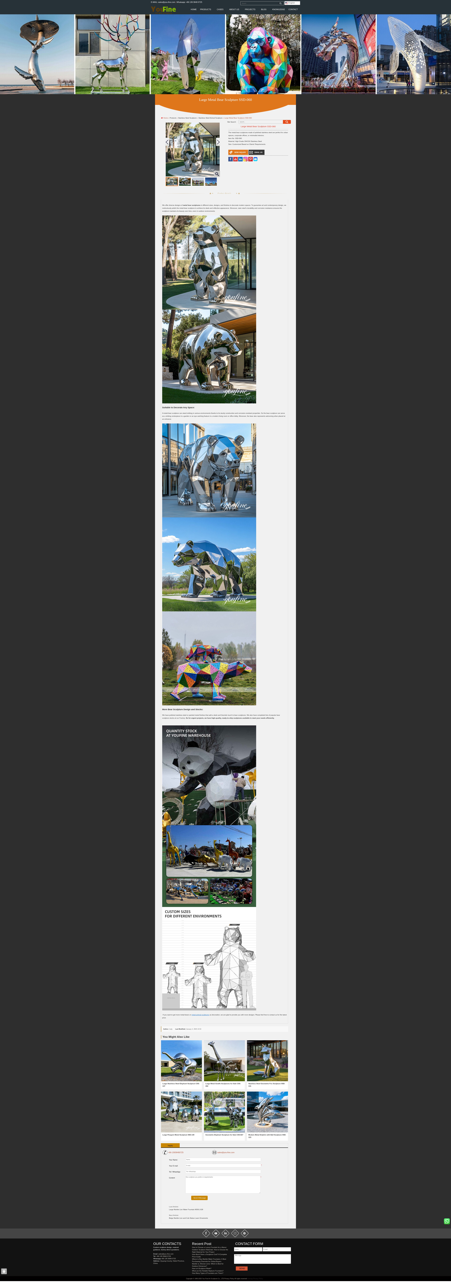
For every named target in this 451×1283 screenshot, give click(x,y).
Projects (250, 9)
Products (205, 9)
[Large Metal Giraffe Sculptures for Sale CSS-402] (224, 1060)
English (291, 3)
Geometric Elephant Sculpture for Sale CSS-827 (224, 1135)
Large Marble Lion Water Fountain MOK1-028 (186, 1209)
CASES (220, 9)
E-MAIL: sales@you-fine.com (163, 2)
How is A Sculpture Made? (201, 1268)
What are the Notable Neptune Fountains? (208, 1271)
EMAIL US (258, 152)
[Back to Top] (4, 1271)
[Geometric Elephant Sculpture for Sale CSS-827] (224, 1112)
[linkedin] (240, 159)
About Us (234, 9)
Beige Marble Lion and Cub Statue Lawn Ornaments (188, 1218)
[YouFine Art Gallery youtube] (153, 1267)
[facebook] (230, 159)
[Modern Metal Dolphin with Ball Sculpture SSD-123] (267, 1112)
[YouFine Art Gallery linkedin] (154, 1267)
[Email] (255, 159)
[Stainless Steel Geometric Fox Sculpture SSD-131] (267, 1060)
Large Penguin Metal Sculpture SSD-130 (178, 1135)
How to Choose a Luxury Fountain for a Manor (209, 1247)
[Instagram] (245, 159)
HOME (194, 9)
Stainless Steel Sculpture (187, 118)
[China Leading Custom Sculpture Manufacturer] (163, 10)
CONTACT (293, 9)
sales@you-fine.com (225, 1152)
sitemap (250, 1278)
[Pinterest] (250, 159)
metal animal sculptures (200, 1015)
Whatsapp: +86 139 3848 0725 (189, 2)
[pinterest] (245, 1233)
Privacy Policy (258, 1278)
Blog (263, 9)
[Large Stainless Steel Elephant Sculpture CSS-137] (181, 1060)
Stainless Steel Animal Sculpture (210, 118)
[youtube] (235, 159)
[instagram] (235, 1233)
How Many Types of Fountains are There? (207, 1273)
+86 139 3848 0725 (163, 1256)
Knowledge (278, 9)
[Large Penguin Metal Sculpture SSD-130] (181, 1112)
